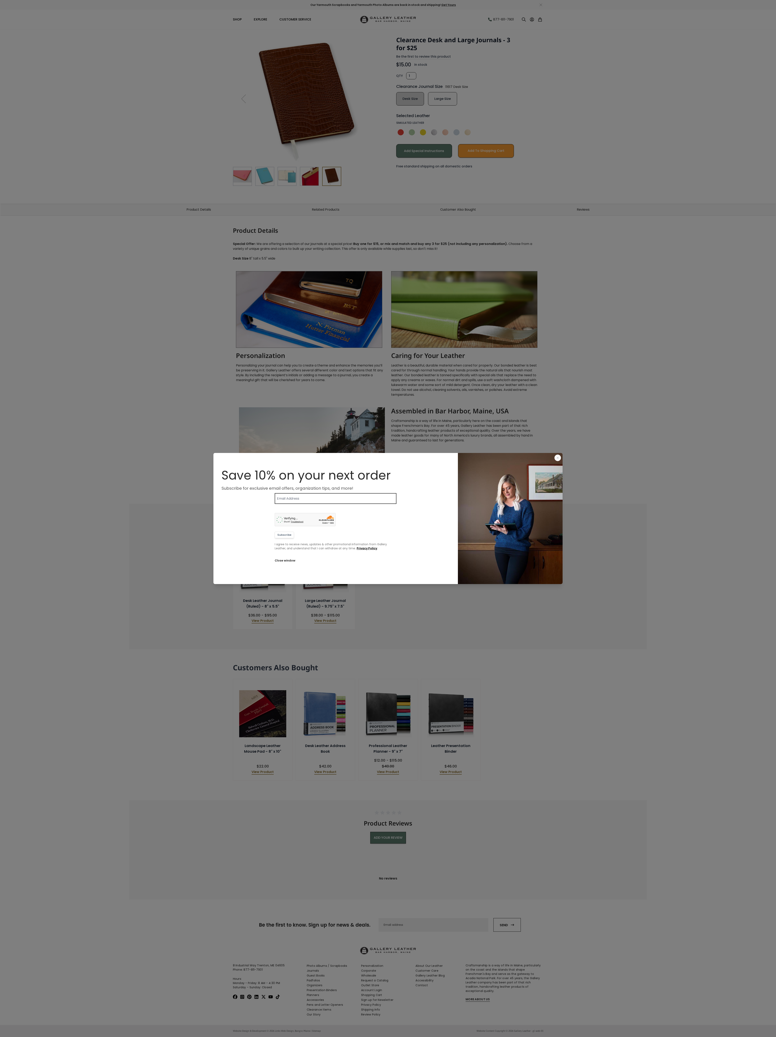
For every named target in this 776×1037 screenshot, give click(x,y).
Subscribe (284, 535)
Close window (285, 560)
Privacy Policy (367, 548)
